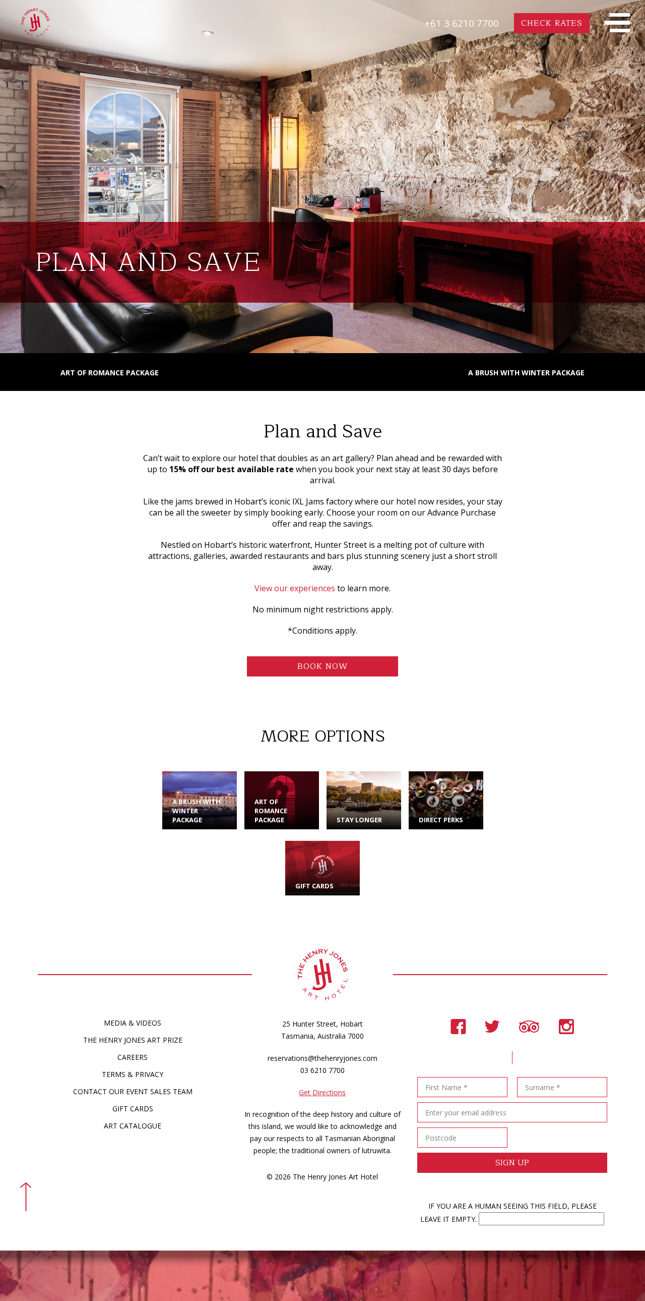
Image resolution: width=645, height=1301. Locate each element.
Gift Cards (132, 1108)
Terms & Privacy (132, 1074)
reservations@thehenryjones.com (322, 1058)
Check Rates (552, 23)
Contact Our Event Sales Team (132, 1091)
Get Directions (322, 1092)
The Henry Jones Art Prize (132, 1040)
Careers (132, 1057)
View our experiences (294, 588)
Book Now (322, 666)
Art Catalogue (132, 1125)
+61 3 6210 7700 (462, 23)
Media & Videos (132, 1023)
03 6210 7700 (322, 1070)
